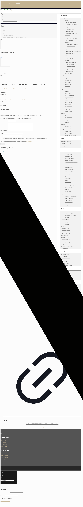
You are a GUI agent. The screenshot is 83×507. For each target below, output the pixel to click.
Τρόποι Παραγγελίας (4, 455)
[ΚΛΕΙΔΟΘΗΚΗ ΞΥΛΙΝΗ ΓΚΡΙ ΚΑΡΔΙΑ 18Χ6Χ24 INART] (29, 202)
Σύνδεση (9, 498)
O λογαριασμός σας (4, 440)
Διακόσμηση (5, 31)
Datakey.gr (11, 466)
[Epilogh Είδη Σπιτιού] (7, 10)
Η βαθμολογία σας (4, 120)
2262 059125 (18, 3)
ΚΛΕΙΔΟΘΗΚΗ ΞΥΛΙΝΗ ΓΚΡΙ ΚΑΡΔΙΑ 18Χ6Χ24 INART (42, 424)
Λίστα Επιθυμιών (4, 446)
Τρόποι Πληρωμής (4, 459)
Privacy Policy (29, 141)
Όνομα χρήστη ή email (5, 493)
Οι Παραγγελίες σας (4, 444)
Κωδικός (2, 495)
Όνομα (2, 133)
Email (2, 135)
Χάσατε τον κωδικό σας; (5, 501)
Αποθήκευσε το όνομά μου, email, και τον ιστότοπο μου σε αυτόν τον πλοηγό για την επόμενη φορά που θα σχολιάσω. (24, 138)
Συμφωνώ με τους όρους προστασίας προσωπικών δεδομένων (17, 141)
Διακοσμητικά (5, 33)
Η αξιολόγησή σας (4, 130)
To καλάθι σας (3, 442)
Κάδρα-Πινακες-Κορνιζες (8, 35)
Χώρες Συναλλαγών (4, 457)
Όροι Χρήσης (3, 453)
